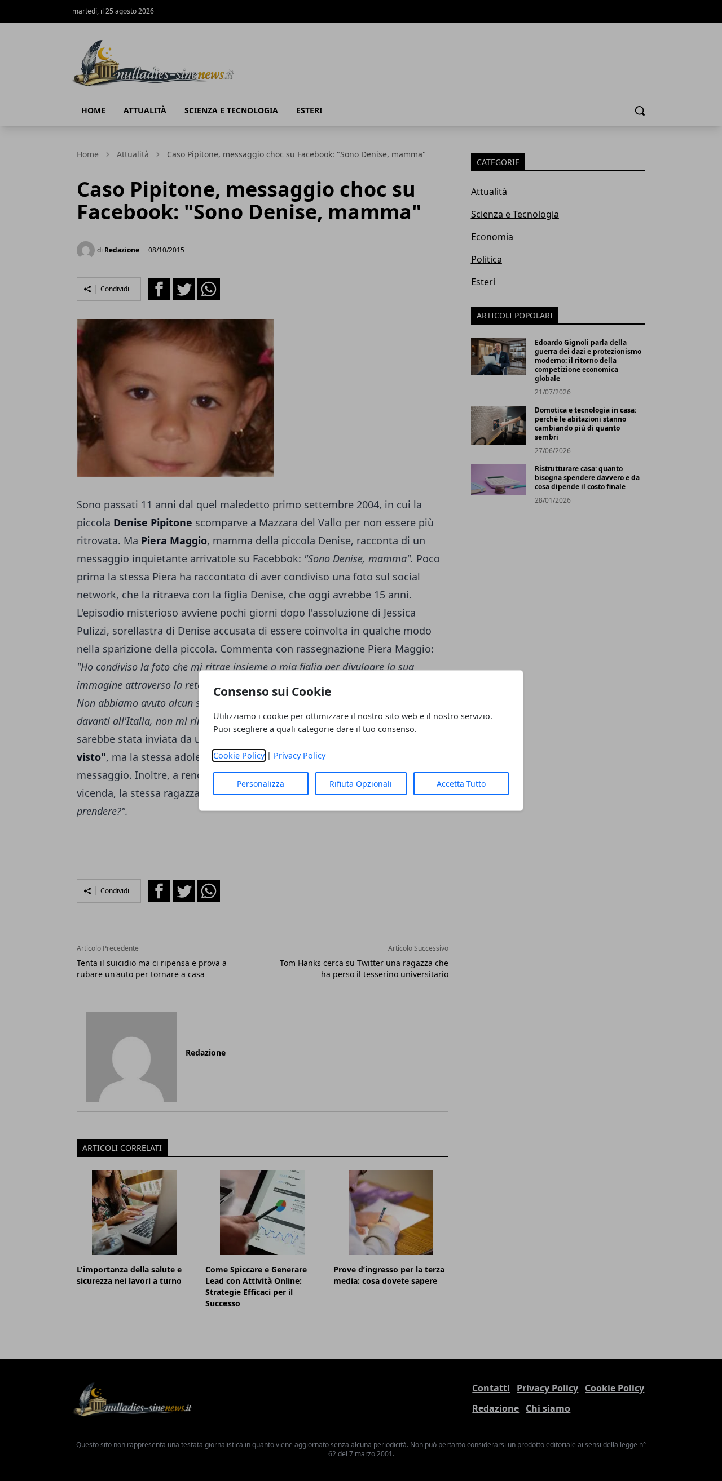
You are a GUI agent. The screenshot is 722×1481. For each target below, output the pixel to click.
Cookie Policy (239, 755)
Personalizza (260, 783)
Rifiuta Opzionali (360, 783)
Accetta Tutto (461, 783)
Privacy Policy (299, 755)
